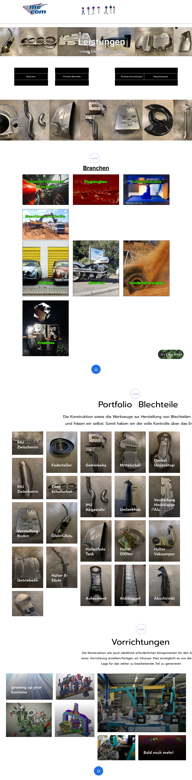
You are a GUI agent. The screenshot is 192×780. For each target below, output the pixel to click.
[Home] (96, 369)
